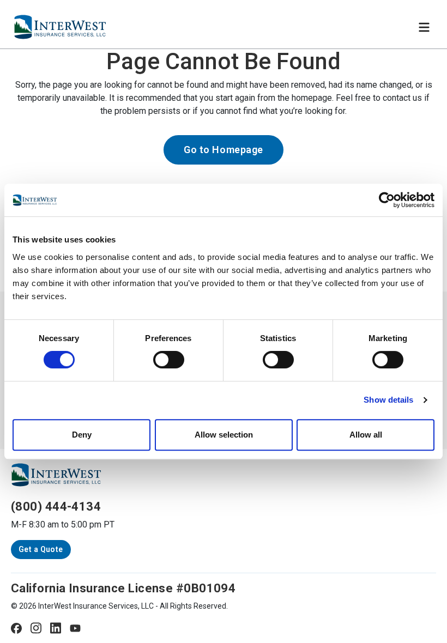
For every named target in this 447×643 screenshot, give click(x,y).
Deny (82, 434)
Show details (388, 399)
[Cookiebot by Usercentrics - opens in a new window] (386, 200)
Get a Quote (41, 549)
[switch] (168, 359)
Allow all (365, 434)
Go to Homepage (223, 149)
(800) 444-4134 (56, 506)
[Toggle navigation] (424, 27)
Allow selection (224, 434)
